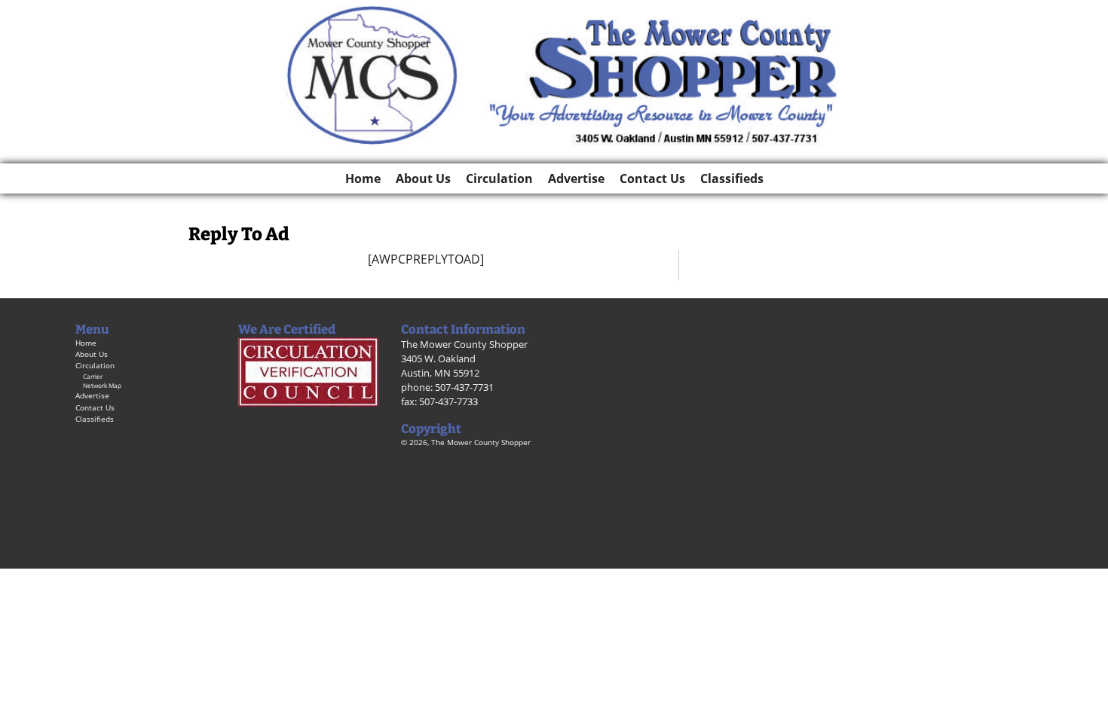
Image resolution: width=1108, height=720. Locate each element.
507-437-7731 (464, 387)
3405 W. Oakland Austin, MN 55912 (440, 366)
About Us (423, 178)
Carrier (93, 376)
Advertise (576, 178)
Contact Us (652, 178)
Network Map (102, 385)
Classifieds (732, 178)
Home (363, 178)
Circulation (499, 178)
